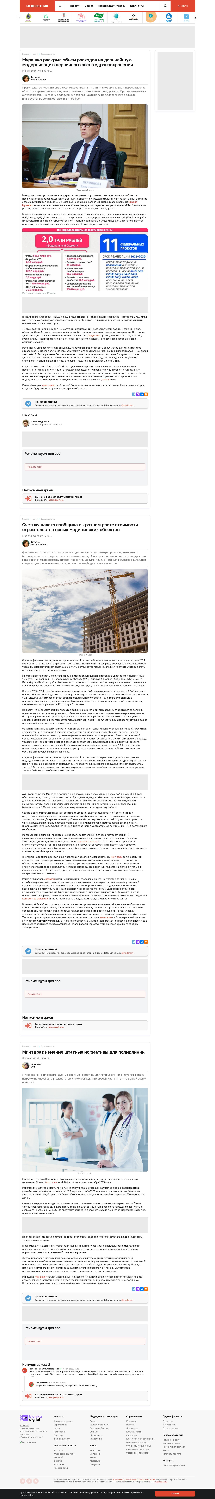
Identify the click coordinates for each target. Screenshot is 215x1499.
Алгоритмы (131, 1435)
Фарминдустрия (62, 1438)
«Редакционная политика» (31, 1437)
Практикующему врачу (111, 5)
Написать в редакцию (174, 1465)
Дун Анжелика (43, 1382)
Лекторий (58, 1457)
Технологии (59, 1431)
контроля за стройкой (35, 898)
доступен (51, 1182)
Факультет (95, 1464)
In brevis (58, 1461)
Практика (58, 1435)
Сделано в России (99, 1428)
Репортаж (95, 1450)
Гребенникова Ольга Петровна (44, 1369)
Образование (60, 1424)
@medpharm (127, 405)
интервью (106, 917)
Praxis (93, 1457)
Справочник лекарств (137, 1453)
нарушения (94, 335)
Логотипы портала (172, 1454)
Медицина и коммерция (104, 1416)
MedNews (95, 1461)
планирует (41, 1276)
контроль (116, 856)
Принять (175, 1494)
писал (106, 379)
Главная (25, 54)
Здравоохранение (48, 54)
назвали (50, 878)
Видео (93, 1445)
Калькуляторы (133, 1431)
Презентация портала (174, 1447)
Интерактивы (169, 1424)
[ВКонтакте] (142, 394)
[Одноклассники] (146, 394)
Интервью (95, 1454)
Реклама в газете (171, 1443)
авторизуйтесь (56, 500)
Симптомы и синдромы (137, 1449)
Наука (57, 1428)
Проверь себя (61, 1468)
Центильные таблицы (137, 1442)
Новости (75, 5)
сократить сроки (87, 841)
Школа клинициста (65, 1445)
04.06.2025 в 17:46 (71, 1369)
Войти (184, 6)
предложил (48, 385)
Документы (137, 5)
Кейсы (166, 1450)
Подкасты (168, 1421)
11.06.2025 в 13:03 (58, 1383)
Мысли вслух (96, 1435)
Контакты (168, 1460)
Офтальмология (170, 1428)
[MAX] (138, 394)
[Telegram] (133, 394)
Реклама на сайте (172, 1440)
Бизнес (89, 5)
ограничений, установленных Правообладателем (133, 1479)
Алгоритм (58, 1450)
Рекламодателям (173, 1435)
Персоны (29, 415)
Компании (131, 1421)
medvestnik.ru (161, 1482)
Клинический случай (64, 1454)
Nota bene (59, 1464)
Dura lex (94, 1431)
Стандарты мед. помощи (138, 1445)
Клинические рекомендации (140, 1438)
